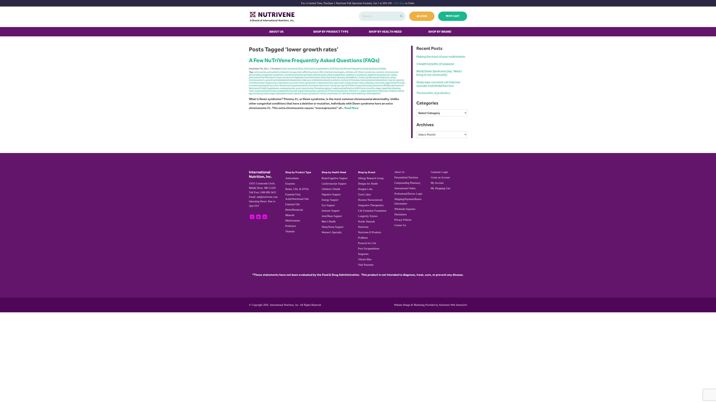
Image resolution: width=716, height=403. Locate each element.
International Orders (405, 188)
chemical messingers (334, 72)
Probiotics (290, 226)
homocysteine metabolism (373, 80)
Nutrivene (313, 85)
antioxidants (273, 72)
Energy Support (330, 200)
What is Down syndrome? (306, 93)
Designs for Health (368, 183)
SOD (251, 91)
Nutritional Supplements (316, 68)
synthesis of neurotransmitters (332, 91)
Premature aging (322, 88)
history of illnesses (350, 80)
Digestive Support (331, 194)
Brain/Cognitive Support (335, 178)
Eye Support (328, 205)
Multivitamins (292, 220)
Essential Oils (292, 204)
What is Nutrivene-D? (331, 93)
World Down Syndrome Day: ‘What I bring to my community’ (439, 72)
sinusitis (370, 88)
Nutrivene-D (397, 85)
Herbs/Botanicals (294, 209)
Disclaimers (400, 214)
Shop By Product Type (330, 31)
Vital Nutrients (365, 264)
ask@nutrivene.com (263, 197)
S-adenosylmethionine (342, 88)
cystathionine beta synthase (298, 75)
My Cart (454, 16)
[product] (401, 16)
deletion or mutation (356, 75)
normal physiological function (263, 85)
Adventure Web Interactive (453, 305)
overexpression (287, 88)
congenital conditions (272, 75)
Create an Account (440, 177)
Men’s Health (329, 221)
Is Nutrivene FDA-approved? (331, 83)
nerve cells (379, 83)
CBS (321, 72)
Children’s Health (331, 189)
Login (423, 16)
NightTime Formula (394, 83)
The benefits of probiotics (433, 93)
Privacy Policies (402, 219)
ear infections (383, 77)
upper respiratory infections (374, 91)
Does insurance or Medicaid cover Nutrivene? (298, 77)
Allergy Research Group (371, 178)
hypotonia (271, 83)
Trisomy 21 (354, 91)
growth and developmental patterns (283, 80)
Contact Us (400, 225)
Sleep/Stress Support (332, 227)
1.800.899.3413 (262, 192)
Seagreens (363, 254)
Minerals (289, 215)
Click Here (399, 3)
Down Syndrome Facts (292, 68)
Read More (351, 108)
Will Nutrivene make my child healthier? (362, 93)
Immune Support (331, 210)
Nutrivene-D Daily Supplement (264, 88)
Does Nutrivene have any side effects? (339, 77)
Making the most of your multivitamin (440, 56)
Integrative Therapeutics (371, 205)
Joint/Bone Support (332, 216)
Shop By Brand (439, 31)
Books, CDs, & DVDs (297, 189)
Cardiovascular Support (334, 183)
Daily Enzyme (320, 75)
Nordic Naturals (366, 221)
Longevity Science (368, 216)
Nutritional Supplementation (293, 85)
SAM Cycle (360, 88)
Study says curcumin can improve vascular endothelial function (438, 84)
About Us (276, 31)
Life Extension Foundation (372, 210)
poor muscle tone (304, 88)
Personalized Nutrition (406, 177)
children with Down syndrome (360, 72)
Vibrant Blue (364, 259)
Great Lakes (364, 194)
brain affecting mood (307, 72)
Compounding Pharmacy (407, 183)
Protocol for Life (367, 243)
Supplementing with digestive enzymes (296, 91)
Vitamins (393, 91)
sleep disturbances (391, 88)
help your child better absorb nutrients (321, 80)
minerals (369, 83)
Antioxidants (292, 178)
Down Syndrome (367, 77)
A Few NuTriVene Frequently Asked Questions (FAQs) (314, 60)
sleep (378, 88)
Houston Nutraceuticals (370, 200)
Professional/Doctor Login (408, 193)
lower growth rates (355, 83)
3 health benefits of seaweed (435, 64)
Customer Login (439, 172)
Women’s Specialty (332, 232)
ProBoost (363, 237)
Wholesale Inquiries (404, 209)
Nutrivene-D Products (369, 232)
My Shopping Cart (440, 188)
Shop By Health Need (385, 31)
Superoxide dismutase (266, 91)
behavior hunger (288, 72)
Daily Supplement (336, 75)
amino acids (260, 72)
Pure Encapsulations (368, 248)
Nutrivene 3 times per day (331, 85)
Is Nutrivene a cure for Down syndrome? (296, 83)
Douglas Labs (365, 189)
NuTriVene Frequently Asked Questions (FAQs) (363, 68)
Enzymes (290, 183)
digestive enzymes (376, 75)
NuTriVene (335, 68)
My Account (437, 183)
